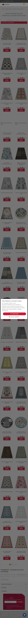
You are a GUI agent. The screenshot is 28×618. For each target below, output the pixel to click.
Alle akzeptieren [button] (14, 313)
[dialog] (14, 309)
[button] (14, 316)
